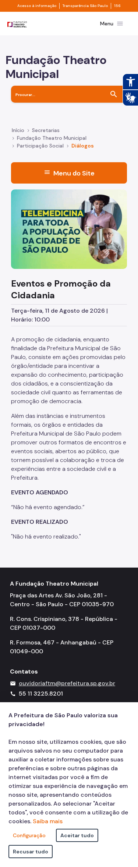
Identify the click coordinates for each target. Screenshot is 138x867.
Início (18, 130)
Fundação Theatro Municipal (51, 138)
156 (117, 6)
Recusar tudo (30, 851)
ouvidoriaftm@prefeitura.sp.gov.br (67, 683)
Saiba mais (48, 821)
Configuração (29, 835)
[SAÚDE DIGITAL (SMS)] (69, 228)
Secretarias (46, 130)
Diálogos (82, 145)
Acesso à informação (36, 6)
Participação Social (40, 145)
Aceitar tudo (77, 835)
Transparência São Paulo (85, 6)
